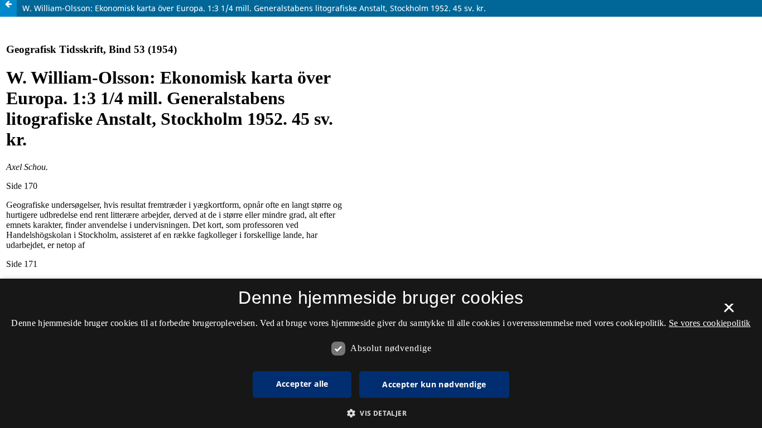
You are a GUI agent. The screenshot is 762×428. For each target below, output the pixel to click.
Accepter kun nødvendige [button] (434, 384)
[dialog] (381, 353)
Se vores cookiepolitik (710, 323)
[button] (381, 413)
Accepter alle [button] (302, 383)
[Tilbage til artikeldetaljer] (8, 8)
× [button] (728, 311)
